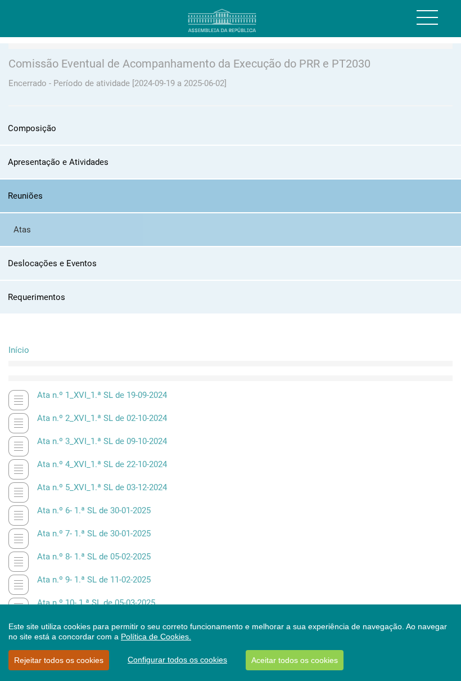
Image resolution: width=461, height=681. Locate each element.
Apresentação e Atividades (58, 162)
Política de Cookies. (156, 636)
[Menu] (427, 17)
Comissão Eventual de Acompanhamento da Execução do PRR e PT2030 (189, 63)
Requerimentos (36, 297)
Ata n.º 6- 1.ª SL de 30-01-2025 (94, 510)
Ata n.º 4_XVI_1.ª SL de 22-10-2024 (102, 464)
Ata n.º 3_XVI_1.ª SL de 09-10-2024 (102, 441)
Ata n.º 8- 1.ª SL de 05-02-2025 (94, 557)
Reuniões (25, 196)
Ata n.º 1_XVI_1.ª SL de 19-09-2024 (102, 395)
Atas (22, 230)
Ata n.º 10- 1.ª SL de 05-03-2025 (96, 603)
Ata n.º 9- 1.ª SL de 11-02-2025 (94, 580)
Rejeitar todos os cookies (58, 660)
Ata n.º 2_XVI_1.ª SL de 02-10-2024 (102, 418)
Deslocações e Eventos (52, 263)
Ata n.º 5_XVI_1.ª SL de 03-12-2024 (102, 487)
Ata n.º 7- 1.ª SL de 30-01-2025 (94, 533)
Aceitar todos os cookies (294, 660)
